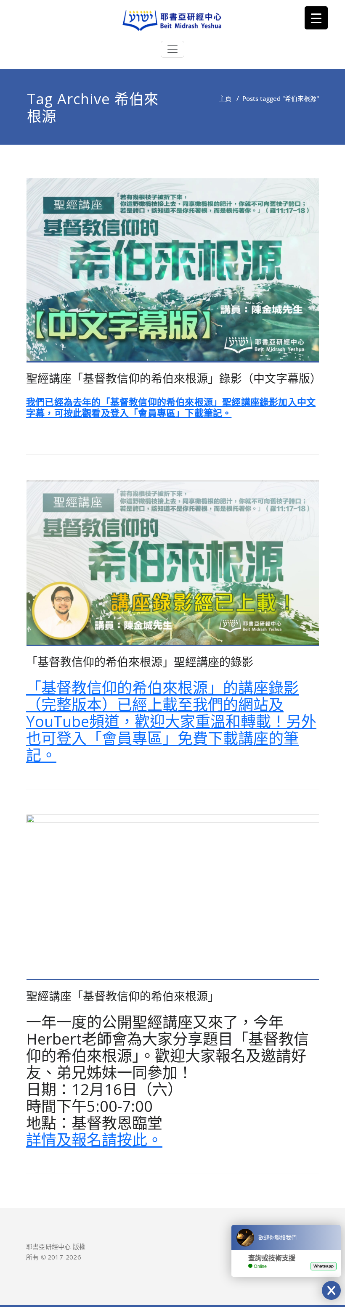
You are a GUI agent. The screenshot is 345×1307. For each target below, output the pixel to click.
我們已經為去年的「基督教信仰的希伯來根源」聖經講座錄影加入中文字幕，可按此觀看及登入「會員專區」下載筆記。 (171, 407)
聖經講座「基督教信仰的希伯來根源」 (122, 996)
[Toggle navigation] (172, 49)
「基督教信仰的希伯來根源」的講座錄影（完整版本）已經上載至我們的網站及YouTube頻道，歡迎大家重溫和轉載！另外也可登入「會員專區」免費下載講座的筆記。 (171, 721)
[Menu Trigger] (316, 17)
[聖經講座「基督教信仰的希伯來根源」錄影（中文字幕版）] (173, 273)
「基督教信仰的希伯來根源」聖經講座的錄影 (139, 661)
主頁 (225, 98)
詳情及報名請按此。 (94, 1140)
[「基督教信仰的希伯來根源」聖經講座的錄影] (173, 566)
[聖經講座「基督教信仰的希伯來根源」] (173, 900)
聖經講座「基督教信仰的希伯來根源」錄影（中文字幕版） (173, 378)
